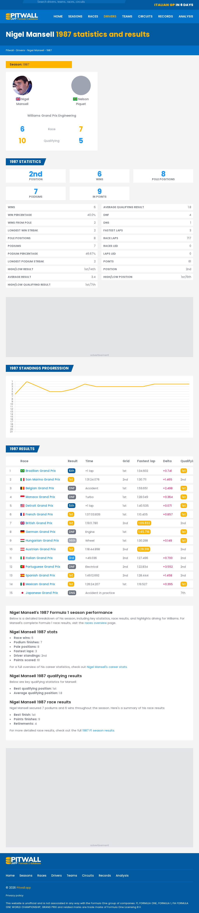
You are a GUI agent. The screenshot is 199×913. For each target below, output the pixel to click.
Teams (127, 16)
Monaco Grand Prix (40, 497)
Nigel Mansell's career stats (107, 667)
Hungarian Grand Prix (42, 540)
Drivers (110, 16)
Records (165, 16)
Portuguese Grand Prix (43, 567)
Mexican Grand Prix (40, 584)
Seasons (75, 16)
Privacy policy (14, 895)
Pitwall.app (24, 888)
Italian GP (164, 4)
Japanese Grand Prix (42, 593)
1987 (49, 50)
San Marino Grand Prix (43, 479)
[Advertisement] (101, 326)
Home (58, 16)
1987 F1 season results (98, 730)
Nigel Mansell (35, 50)
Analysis (186, 16)
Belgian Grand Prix (40, 488)
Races (93, 16)
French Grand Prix (39, 514)
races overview (96, 623)
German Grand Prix (40, 532)
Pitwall (10, 50)
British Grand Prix (39, 523)
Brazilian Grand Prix (41, 471)
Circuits (145, 16)
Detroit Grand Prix (39, 506)
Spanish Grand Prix (40, 575)
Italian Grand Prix (39, 558)
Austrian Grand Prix (41, 549)
